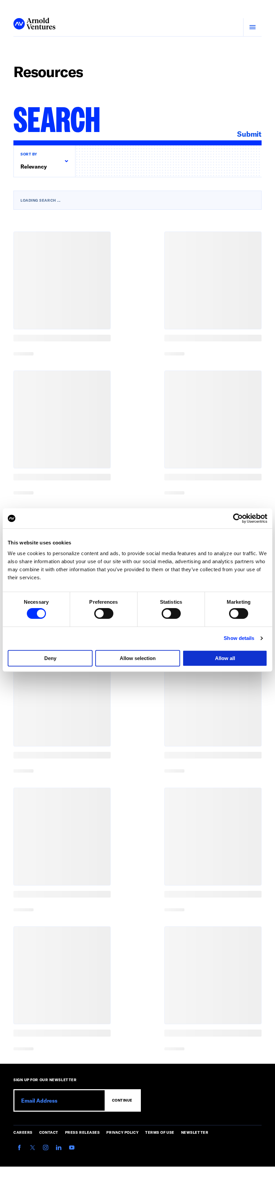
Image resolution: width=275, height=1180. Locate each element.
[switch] (103, 613)
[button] (44, 161)
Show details (239, 638)
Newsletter (195, 1132)
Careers (23, 1132)
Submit (249, 133)
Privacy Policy (122, 1132)
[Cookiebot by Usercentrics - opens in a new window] (238, 518)
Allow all (225, 658)
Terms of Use (159, 1132)
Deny (50, 658)
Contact (48, 1132)
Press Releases (82, 1132)
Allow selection (138, 658)
